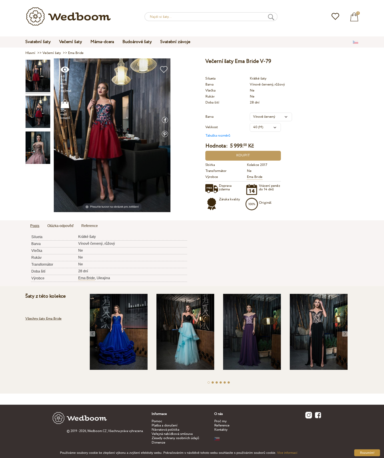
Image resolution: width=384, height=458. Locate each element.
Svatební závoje (175, 42)
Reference (222, 425)
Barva (209, 84)
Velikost (211, 127)
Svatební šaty (38, 42)
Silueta (210, 78)
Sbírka (210, 165)
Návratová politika (165, 429)
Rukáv (210, 96)
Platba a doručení (165, 425)
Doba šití (212, 102)
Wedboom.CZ (97, 431)
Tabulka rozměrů (217, 135)
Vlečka (210, 90)
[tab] (35, 226)
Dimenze (158, 442)
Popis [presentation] (34, 226)
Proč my (220, 421)
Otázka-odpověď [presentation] (60, 226)
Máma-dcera (102, 42)
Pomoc (157, 421)
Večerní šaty (70, 42)
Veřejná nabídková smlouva (172, 433)
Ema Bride (254, 176)
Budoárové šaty (137, 42)
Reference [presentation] (89, 226)
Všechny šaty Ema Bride (43, 318)
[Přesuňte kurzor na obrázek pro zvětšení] (112, 135)
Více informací (287, 452)
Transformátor (215, 171)
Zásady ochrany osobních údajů (175, 438)
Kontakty (221, 429)
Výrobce (211, 177)
